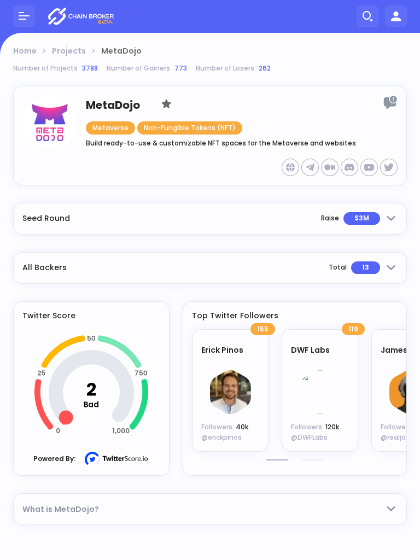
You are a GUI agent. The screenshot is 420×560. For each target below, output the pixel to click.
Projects (69, 51)
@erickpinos (221, 437)
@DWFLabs (309, 437)
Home (25, 51)
